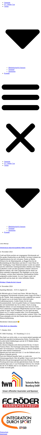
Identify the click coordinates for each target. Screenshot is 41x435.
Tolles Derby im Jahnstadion (8, 326)
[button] (20, 117)
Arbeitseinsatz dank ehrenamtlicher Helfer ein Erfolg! (16, 247)
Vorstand (11, 69)
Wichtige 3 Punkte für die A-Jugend (10, 282)
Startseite (7, 2)
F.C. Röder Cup (9, 4)
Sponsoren (11, 71)
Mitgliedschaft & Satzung (16, 68)
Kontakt (7, 73)
